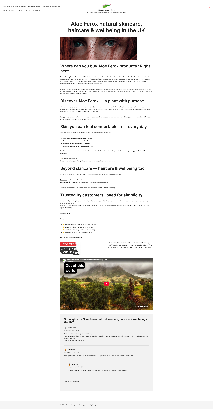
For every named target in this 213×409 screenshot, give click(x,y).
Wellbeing (68, 232)
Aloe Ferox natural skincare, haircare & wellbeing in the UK (21, 6)
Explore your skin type (67, 161)
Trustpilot (68, 208)
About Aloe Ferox (8, 10)
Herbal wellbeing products (69, 182)
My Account (36, 10)
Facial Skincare (70, 224)
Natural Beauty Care (106, 10)
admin (74, 364)
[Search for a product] (200, 9)
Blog (20, 10)
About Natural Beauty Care (51, 6)
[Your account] (205, 9)
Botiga (94, 405)
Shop (26, 10)
